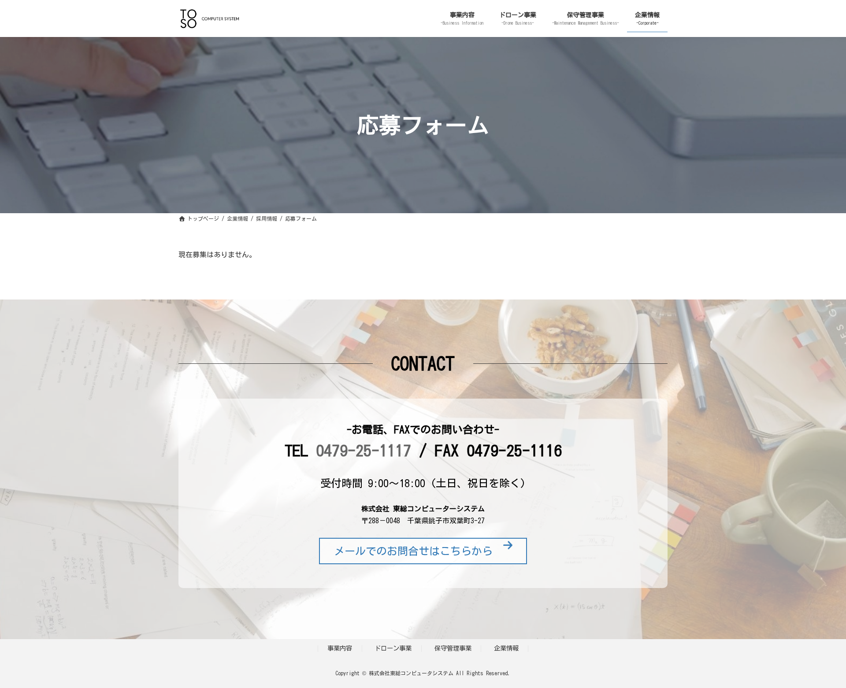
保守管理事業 (452, 648)
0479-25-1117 (363, 450)
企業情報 (506, 648)
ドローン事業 (393, 648)
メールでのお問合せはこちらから (418, 551)
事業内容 (339, 648)
